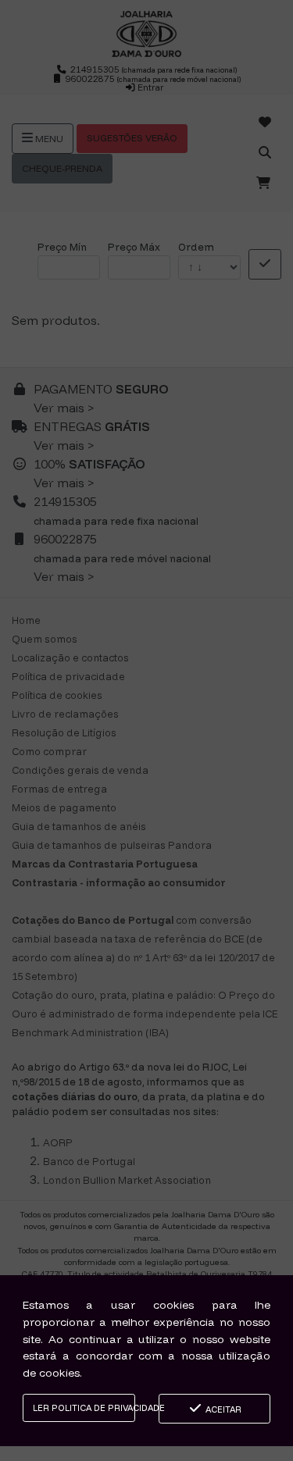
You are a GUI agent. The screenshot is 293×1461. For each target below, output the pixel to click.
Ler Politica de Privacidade (84, 1407)
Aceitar (222, 1409)
